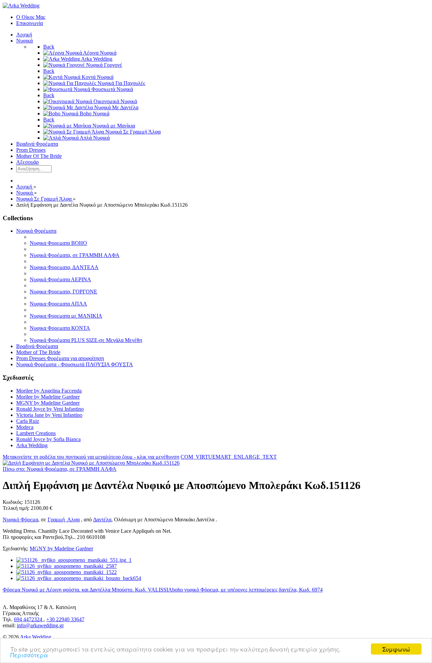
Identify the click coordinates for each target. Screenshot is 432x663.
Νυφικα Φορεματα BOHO (58, 243)
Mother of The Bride (38, 352)
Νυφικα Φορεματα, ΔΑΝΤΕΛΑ (64, 267)
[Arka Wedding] (21, 5)
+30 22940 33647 (65, 619)
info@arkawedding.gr (40, 625)
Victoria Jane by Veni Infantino (49, 415)
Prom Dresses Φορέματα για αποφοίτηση (60, 358)
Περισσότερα (29, 655)
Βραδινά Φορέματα (37, 346)
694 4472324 (29, 619)
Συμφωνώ (396, 649)
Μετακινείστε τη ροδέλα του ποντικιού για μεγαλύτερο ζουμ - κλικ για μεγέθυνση (91, 457)
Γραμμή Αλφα (64, 519)
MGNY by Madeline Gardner (48, 403)
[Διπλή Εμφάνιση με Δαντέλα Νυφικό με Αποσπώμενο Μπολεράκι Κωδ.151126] (91, 463)
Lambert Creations (36, 433)
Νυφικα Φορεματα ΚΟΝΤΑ (60, 328)
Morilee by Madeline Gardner (48, 397)
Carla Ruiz (27, 421)
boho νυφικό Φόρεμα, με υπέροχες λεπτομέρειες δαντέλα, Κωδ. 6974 (247, 590)
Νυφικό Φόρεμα (20, 519)
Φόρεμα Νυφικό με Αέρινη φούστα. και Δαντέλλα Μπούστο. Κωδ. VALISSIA (87, 590)
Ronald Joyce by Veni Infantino (50, 409)
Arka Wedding (32, 445)
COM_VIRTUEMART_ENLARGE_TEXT (229, 457)
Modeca (24, 427)
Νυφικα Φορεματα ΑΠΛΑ (58, 304)
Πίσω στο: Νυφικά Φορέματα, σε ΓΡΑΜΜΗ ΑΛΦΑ (59, 469)
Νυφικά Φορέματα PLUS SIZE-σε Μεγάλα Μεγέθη (86, 340)
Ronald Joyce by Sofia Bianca (48, 439)
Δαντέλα (102, 519)
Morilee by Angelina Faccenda (49, 391)
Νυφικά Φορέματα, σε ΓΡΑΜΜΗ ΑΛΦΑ (74, 255)
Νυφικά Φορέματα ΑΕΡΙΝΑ (60, 279)
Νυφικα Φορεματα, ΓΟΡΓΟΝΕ (63, 291)
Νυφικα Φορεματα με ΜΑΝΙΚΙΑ (66, 316)
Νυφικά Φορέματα (36, 231)
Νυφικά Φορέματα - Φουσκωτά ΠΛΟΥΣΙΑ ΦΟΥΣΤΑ (74, 364)
